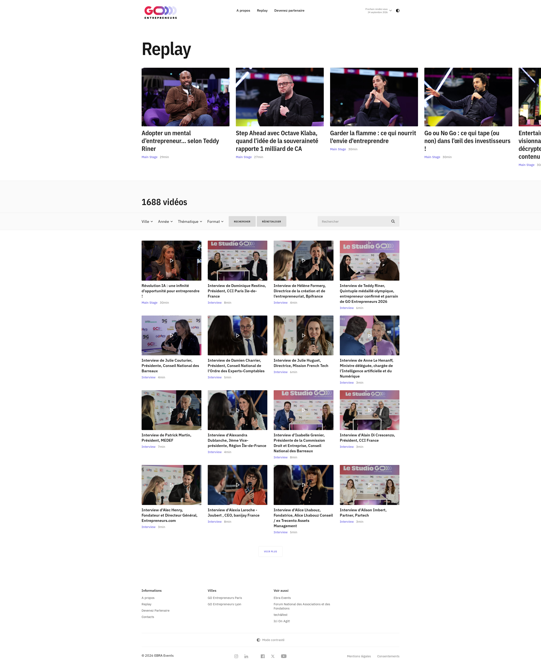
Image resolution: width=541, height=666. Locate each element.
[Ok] (393, 221)
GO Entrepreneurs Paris (225, 598)
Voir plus (270, 551)
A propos (243, 10)
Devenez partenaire (289, 10)
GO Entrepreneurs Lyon (224, 604)
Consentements (388, 656)
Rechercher (242, 221)
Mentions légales (359, 656)
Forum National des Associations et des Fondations (302, 606)
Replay (262, 10)
